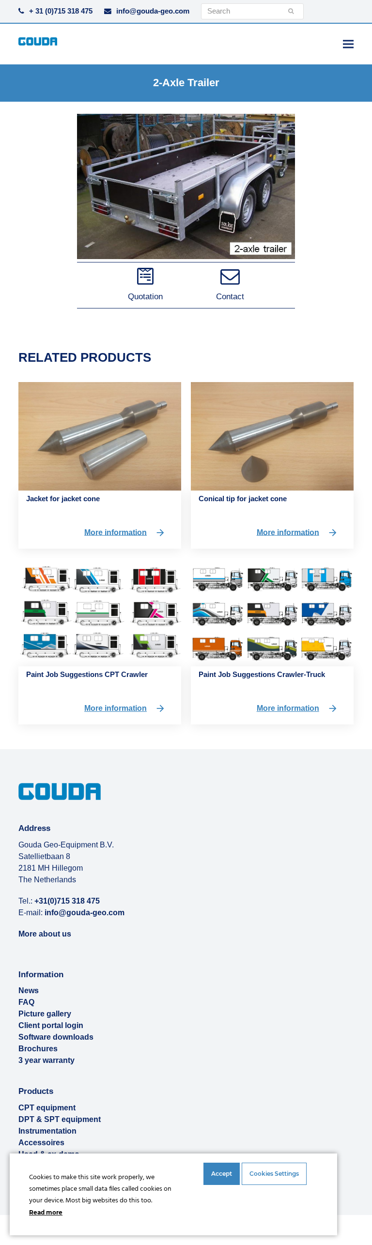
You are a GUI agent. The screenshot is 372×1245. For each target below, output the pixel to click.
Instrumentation (47, 1131)
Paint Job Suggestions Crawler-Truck (262, 674)
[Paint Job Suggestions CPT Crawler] (99, 612)
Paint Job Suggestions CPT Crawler (87, 674)
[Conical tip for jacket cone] (272, 435)
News (28, 990)
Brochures (38, 1049)
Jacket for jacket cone (63, 498)
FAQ (26, 1002)
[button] (348, 44)
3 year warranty (46, 1060)
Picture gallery (44, 1014)
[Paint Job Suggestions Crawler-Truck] (272, 612)
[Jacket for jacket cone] (99, 435)
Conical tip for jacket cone (243, 498)
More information (115, 532)
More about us (44, 934)
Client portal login (50, 1025)
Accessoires (41, 1142)
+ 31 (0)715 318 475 (61, 11)
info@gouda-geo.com (152, 11)
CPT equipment (47, 1108)
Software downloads (55, 1037)
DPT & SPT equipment (59, 1119)
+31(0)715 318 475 (67, 901)
